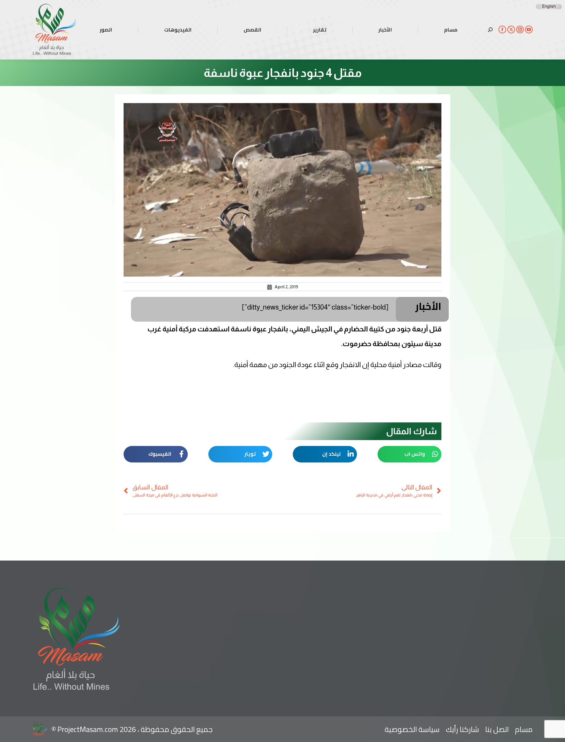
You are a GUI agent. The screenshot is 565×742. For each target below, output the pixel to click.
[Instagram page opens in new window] (520, 29)
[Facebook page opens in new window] (502, 29)
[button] (410, 454)
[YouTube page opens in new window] (529, 29)
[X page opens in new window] (511, 29)
